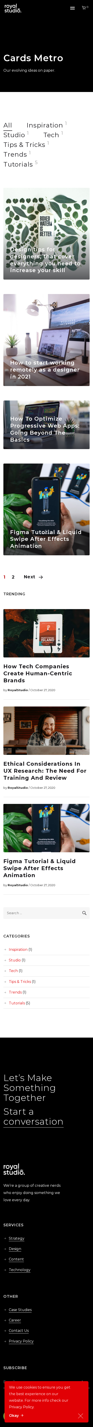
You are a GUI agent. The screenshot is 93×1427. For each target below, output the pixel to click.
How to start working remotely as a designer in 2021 (45, 369)
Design (15, 1249)
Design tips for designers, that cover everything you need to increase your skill (45, 259)
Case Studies (20, 1310)
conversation (33, 1121)
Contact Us (19, 1330)
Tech (51, 135)
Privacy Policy (21, 1341)
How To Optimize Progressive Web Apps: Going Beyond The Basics (45, 429)
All (7, 125)
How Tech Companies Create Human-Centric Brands (37, 673)
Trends (15, 154)
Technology (19, 1270)
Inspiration (45, 125)
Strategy (16, 1238)
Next (29, 576)
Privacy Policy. (21, 1407)
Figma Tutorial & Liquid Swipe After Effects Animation (46, 539)
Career (15, 1320)
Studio (14, 135)
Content (16, 1259)
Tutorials (18, 164)
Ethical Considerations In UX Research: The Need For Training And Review (45, 771)
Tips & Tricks (24, 144)
